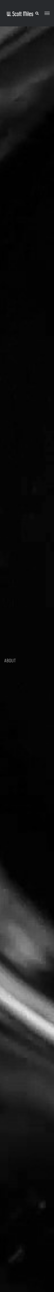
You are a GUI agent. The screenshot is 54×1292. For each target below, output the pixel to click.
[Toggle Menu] (47, 13)
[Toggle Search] (37, 13)
